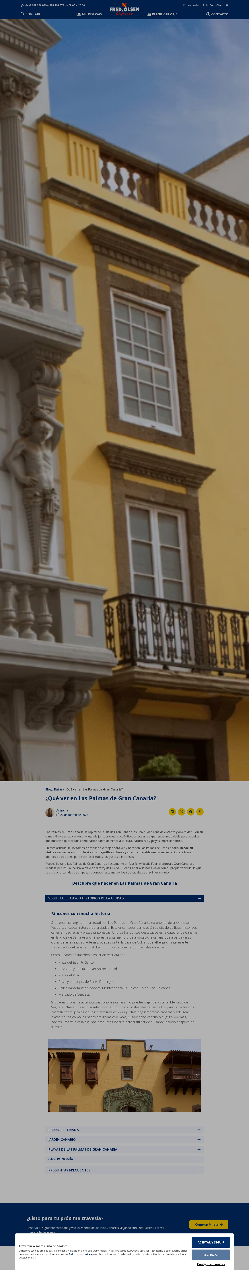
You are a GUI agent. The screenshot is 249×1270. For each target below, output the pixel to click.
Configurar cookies (211, 1264)
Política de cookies (80, 1254)
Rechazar (211, 1255)
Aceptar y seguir (211, 1242)
